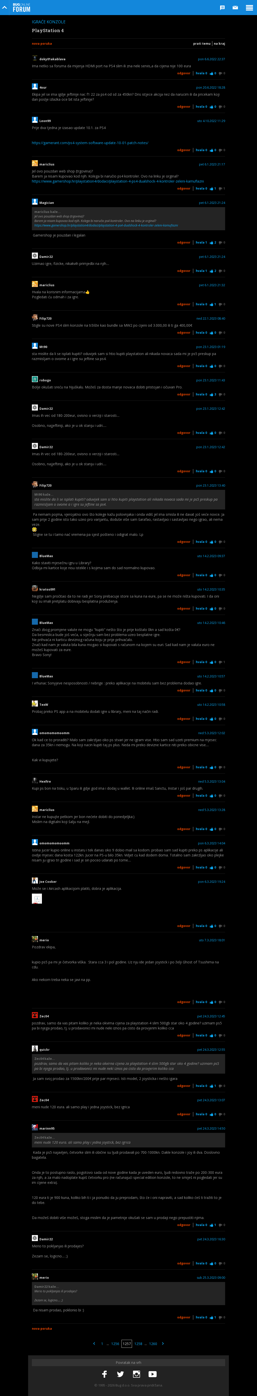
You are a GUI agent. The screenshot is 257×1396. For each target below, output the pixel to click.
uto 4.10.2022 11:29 (211, 121)
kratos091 (47, 589)
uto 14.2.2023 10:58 (211, 705)
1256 (115, 1343)
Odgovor (183, 73)
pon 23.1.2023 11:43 (210, 380)
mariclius (46, 164)
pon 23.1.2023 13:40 (210, 485)
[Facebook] (104, 1374)
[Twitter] (120, 1374)
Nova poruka (42, 43)
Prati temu (202, 43)
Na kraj (219, 43)
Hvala (201, 73)
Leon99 (45, 121)
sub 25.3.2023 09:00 (211, 1277)
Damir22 (46, 257)
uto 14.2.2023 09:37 (211, 556)
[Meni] (249, 7)
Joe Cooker (48, 882)
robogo (45, 380)
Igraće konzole (49, 22)
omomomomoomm (54, 733)
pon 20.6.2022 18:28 (210, 87)
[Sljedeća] (162, 1344)
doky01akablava (52, 59)
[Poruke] (235, 7)
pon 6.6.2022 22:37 (211, 59)
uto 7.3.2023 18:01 (212, 940)
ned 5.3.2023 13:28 (211, 810)
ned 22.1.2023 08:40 (211, 318)
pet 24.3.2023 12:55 (211, 1050)
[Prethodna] (94, 1344)
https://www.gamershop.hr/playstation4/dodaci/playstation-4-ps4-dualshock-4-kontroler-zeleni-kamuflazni (118, 181)
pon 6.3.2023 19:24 (211, 882)
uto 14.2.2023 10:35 (211, 589)
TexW (43, 705)
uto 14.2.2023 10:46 (211, 623)
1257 (127, 1343)
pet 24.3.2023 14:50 (211, 1128)
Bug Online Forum (21, 7)
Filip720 (45, 318)
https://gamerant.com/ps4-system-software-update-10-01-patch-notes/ (90, 142)
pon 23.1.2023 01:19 (210, 347)
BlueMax (46, 556)
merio (44, 940)
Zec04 (44, 1016)
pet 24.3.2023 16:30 (211, 1239)
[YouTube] (153, 1374)
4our (43, 87)
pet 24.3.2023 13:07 (211, 1100)
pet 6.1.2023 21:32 (212, 285)
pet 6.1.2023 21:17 (212, 164)
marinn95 (46, 1128)
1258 (138, 1343)
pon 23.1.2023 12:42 (210, 409)
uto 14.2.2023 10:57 (211, 676)
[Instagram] (137, 1374)
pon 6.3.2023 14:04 (211, 843)
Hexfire (45, 781)
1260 (153, 1343)
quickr (44, 1050)
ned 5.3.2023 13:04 (211, 781)
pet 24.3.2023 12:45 (211, 1016)
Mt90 (43, 347)
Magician (46, 203)
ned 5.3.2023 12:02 (211, 733)
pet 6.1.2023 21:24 (212, 203)
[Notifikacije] (222, 7)
